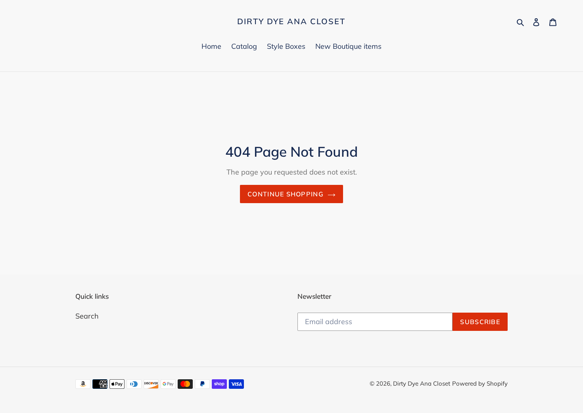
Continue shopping (285, 194)
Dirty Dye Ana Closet (291, 21)
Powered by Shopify (480, 383)
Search (87, 316)
